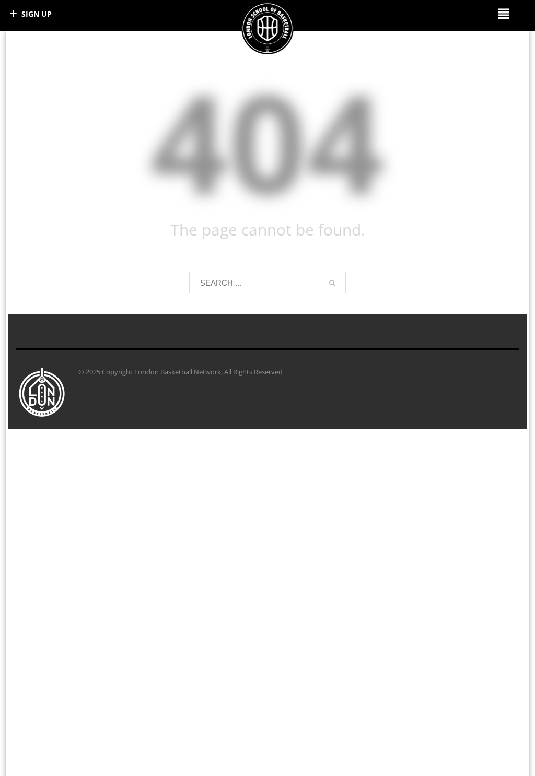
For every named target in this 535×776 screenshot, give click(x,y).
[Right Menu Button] (503, 13)
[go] (332, 283)
